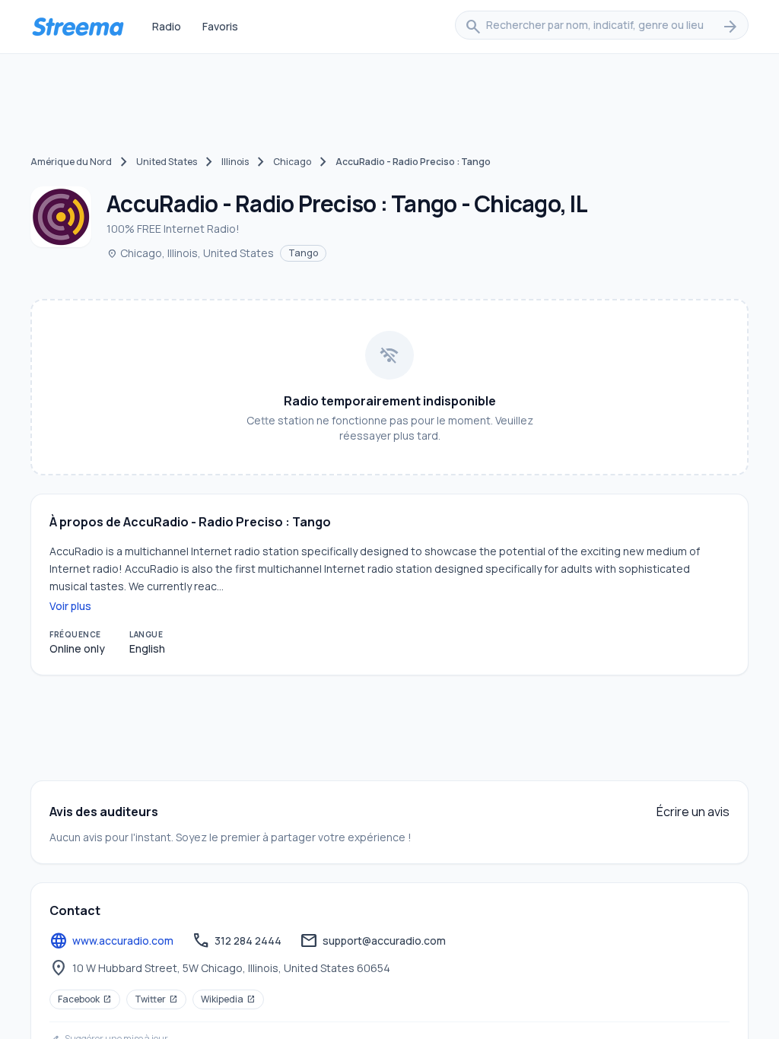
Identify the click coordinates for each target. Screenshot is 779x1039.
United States (166, 161)
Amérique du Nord (71, 161)
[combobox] (602, 27)
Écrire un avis (693, 811)
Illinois (235, 161)
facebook (85, 999)
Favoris (220, 26)
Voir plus (70, 606)
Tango (303, 252)
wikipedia (228, 999)
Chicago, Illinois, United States (190, 253)
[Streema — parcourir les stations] (77, 26)
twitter (156, 999)
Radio (166, 26)
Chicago (292, 161)
